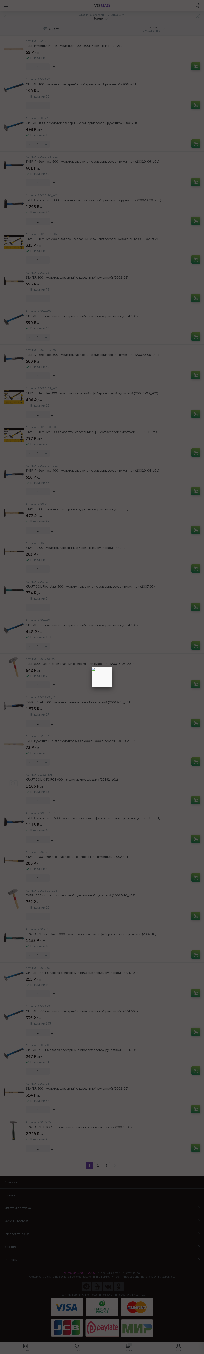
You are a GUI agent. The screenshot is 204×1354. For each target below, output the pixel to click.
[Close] (112, 667)
